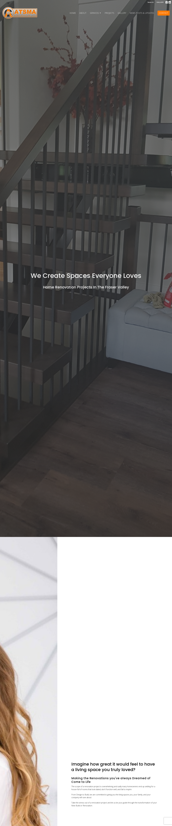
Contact (163, 13)
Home (73, 13)
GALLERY (160, 2)
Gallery (122, 13)
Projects (109, 13)
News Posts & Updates (142, 13)
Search (151, 2)
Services (94, 13)
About (82, 13)
